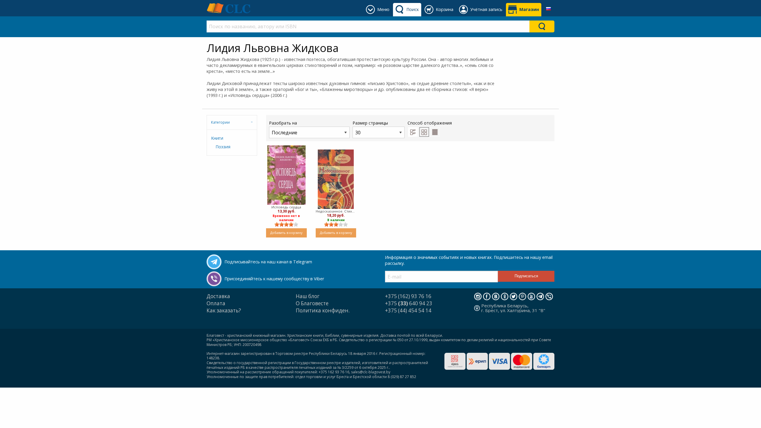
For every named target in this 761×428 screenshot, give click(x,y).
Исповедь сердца (286, 207)
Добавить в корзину (286, 232)
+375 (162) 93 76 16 (408, 296)
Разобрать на (283, 123)
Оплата (216, 303)
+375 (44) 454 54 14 (408, 310)
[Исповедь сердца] (286, 175)
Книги (217, 138)
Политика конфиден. (323, 310)
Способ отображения (430, 123)
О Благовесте (312, 303)
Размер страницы (370, 123)
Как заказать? (224, 310)
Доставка (218, 296)
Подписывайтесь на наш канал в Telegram (268, 262)
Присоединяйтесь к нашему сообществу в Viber (274, 278)
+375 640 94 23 (408, 303)
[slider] (286, 224)
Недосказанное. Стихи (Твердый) (336, 211)
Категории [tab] (220, 122)
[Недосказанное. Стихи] (336, 179)
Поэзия (223, 147)
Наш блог (308, 296)
